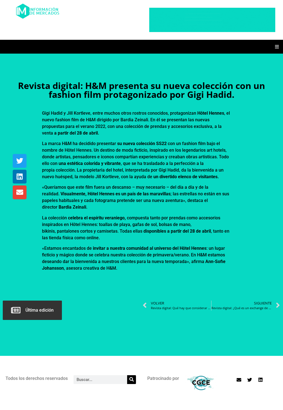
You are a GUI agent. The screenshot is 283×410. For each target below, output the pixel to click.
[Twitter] (20, 161)
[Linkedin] (20, 176)
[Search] (131, 379)
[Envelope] (20, 192)
